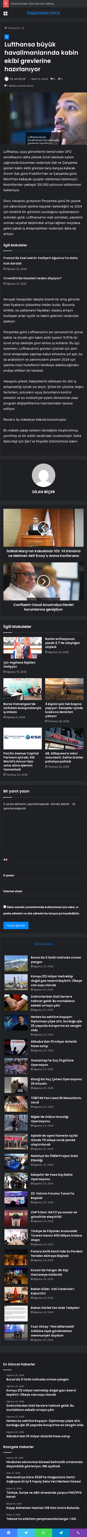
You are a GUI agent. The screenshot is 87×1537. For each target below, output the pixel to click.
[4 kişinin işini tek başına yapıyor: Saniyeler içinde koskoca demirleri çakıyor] (64, 689)
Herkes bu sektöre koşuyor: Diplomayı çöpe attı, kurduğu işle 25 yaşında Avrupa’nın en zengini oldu (56, 1023)
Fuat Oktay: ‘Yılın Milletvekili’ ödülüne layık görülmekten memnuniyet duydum (53, 1331)
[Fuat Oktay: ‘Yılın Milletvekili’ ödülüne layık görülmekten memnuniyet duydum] (16, 1332)
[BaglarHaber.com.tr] (43, 13)
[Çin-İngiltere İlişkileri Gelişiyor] (22, 648)
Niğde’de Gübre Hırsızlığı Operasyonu (49, 1119)
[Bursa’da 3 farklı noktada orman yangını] (16, 963)
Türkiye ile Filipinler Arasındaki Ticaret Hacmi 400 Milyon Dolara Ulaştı (56, 1235)
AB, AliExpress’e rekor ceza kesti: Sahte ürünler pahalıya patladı (64, 757)
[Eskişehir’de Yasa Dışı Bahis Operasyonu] (16, 1180)
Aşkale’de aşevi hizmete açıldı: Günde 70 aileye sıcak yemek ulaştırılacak (54, 1140)
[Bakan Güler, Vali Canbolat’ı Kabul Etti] (16, 1295)
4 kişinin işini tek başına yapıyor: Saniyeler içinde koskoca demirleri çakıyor (64, 710)
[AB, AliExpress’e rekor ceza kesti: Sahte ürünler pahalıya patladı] (64, 738)
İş (23, 28)
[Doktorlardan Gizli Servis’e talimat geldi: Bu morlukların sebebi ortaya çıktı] (16, 1002)
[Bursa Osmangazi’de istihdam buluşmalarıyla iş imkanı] (22, 689)
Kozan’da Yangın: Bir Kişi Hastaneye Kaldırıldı (49, 1272)
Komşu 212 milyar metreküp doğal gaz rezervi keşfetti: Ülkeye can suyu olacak (56, 980)
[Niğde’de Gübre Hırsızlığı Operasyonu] (16, 1123)
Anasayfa (13, 28)
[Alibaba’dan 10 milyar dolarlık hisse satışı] (16, 1047)
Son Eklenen (43, 944)
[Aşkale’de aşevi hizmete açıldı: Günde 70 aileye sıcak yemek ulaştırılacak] (16, 1141)
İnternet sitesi (12, 891)
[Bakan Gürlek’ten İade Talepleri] (16, 1314)
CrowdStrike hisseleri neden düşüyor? (32, 278)
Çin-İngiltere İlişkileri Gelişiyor (19, 664)
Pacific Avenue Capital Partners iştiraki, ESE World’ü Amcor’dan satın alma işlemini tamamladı (21, 761)
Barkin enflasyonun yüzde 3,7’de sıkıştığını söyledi (62, 643)
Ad (6, 859)
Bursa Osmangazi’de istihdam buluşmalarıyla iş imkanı (22, 708)
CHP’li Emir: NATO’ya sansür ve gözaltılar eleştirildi (54, 1214)
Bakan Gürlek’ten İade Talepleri (55, 1308)
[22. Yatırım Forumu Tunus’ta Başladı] (16, 1199)
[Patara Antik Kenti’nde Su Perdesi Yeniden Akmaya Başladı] (16, 1257)
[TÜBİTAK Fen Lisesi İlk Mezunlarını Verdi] (16, 1104)
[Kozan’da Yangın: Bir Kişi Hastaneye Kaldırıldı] (16, 1276)
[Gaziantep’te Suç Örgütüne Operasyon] (16, 1066)
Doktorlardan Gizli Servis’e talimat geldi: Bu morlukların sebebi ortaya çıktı (53, 1001)
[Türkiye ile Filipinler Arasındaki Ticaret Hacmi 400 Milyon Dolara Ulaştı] (16, 1237)
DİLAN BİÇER (18, 78)
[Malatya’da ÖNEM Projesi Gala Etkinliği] (16, 1162)
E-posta (9, 875)
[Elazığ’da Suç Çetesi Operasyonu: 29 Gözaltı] (16, 1085)
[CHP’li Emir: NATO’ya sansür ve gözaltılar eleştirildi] (16, 1218)
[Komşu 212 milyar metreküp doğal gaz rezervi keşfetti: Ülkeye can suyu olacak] (16, 982)
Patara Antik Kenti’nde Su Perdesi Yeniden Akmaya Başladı (57, 1253)
